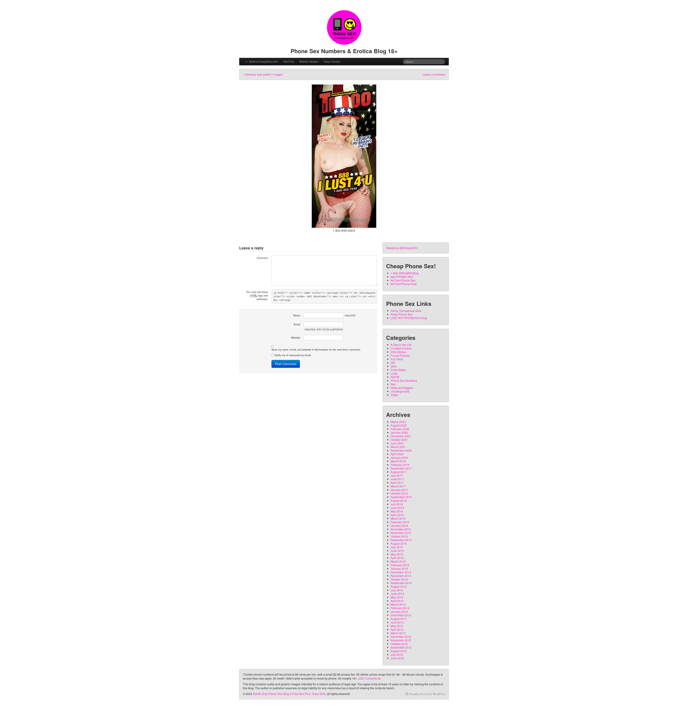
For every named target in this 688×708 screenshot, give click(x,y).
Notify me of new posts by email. (293, 355)
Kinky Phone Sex (402, 314)
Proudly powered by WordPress (427, 693)
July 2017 (397, 475)
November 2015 (401, 533)
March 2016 (398, 518)
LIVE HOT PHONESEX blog (409, 318)
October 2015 (399, 536)
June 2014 (397, 594)
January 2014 (399, 612)
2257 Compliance (369, 678)
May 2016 (397, 511)
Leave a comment (434, 74)
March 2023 (398, 422)
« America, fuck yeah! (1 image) (263, 74)
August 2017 (399, 472)
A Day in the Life (401, 345)
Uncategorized (400, 391)
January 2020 (399, 458)
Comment (262, 258)
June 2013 (397, 622)
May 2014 (397, 597)
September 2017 (401, 468)
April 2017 (397, 483)
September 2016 (401, 497)
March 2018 (398, 461)
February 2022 (400, 429)
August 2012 (399, 651)
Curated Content (401, 348)
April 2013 (397, 629)
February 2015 (400, 565)
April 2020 (397, 454)
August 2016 (399, 501)
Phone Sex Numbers (404, 381)
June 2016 (397, 508)
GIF (393, 363)
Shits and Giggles (402, 388)
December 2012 (401, 637)
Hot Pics (288, 61)
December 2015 (401, 529)
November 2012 (401, 640)
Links (394, 373)
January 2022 (399, 432)
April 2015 (397, 558)
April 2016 (397, 515)
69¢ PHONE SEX (402, 277)
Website (295, 337)
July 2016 (397, 504)
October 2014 (399, 579)
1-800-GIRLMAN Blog (405, 273)
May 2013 (397, 626)
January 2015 (399, 569)
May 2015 (397, 554)
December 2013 (401, 615)
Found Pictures (400, 355)
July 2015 (397, 547)
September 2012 (401, 647)
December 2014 (401, 572)
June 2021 (397, 443)
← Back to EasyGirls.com (262, 61)
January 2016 (399, 526)
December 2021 (401, 436)
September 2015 (401, 540)
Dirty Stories (398, 352)
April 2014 (397, 601)
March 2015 (398, 561)
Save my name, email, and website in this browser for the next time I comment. (316, 349)
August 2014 (399, 586)
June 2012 (397, 658)
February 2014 (400, 608)
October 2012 (399, 644)
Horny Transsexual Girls (406, 311)
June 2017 (397, 479)
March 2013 (398, 633)
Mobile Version (308, 61)
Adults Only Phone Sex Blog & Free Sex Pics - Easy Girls (289, 694)
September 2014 (401, 583)
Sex (393, 384)
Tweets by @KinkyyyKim (401, 248)
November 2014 (401, 576)
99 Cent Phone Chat (404, 284)
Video (394, 395)
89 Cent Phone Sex (403, 280)
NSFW (395, 377)
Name (296, 315)
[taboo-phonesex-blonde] (344, 156)
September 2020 (401, 450)
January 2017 (399, 490)
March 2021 (398, 447)
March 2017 (398, 486)
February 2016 (400, 522)
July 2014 (397, 590)
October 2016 (399, 493)
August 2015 (399, 543)
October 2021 (399, 440)
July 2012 (397, 654)
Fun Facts (397, 359)
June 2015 (397, 551)
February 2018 (400, 465)
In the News (398, 370)
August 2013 (399, 619)
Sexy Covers (332, 61)
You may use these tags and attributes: (257, 295)
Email (297, 324)
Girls (393, 366)
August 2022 (399, 425)
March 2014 (398, 604)
